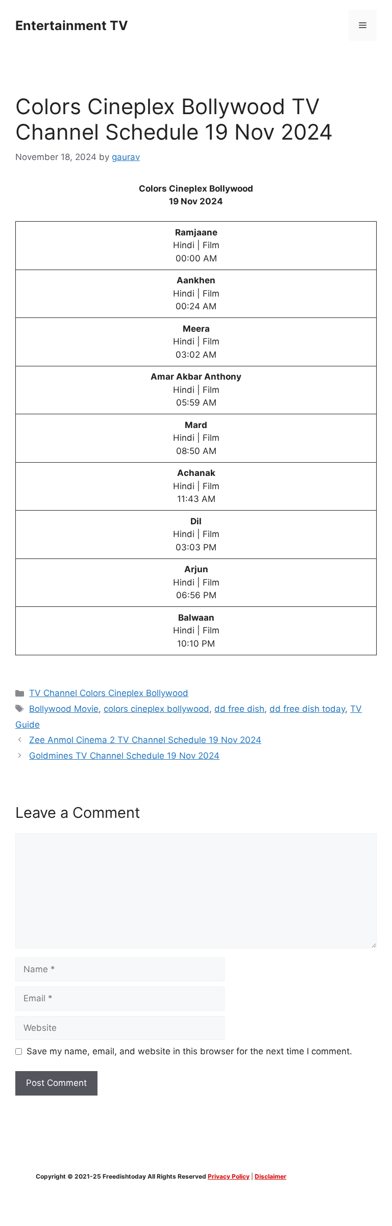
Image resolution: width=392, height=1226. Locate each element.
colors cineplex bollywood (156, 709)
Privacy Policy (229, 1176)
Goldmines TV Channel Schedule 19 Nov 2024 (124, 756)
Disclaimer (270, 1176)
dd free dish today (307, 709)
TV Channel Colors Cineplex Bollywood (108, 693)
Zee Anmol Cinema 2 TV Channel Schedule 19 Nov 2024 (145, 740)
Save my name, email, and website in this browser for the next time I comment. (189, 1051)
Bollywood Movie (64, 709)
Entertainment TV (71, 25)
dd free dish (239, 709)
